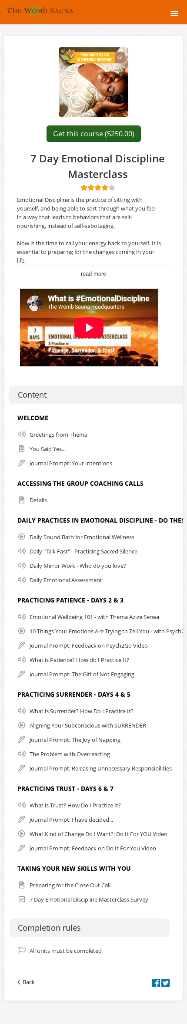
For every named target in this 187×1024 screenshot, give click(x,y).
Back (29, 982)
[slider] (97, 187)
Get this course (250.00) (93, 133)
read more (93, 273)
